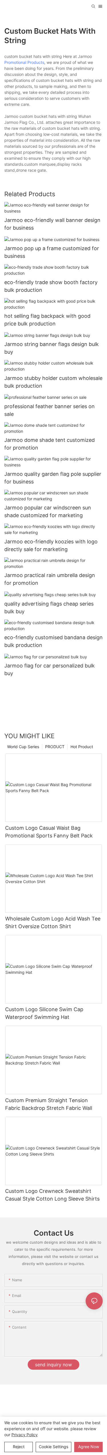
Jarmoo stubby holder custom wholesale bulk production (53, 382)
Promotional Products (24, 62)
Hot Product (81, 746)
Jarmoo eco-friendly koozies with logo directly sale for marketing (51, 545)
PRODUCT (54, 746)
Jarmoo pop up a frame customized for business (51, 252)
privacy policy (24, 1434)
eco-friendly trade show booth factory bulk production (51, 286)
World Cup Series (23, 746)
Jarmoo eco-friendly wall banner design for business (52, 224)
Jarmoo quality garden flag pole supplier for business (52, 478)
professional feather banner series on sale (49, 410)
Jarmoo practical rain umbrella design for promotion (49, 579)
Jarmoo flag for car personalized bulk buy (49, 669)
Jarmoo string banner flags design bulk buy (51, 348)
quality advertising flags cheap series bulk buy (49, 607)
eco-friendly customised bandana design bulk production (53, 641)
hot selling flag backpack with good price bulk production (47, 320)
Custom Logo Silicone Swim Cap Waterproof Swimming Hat (44, 1013)
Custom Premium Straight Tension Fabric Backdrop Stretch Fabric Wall (48, 1104)
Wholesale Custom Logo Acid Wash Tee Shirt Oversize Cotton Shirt (52, 922)
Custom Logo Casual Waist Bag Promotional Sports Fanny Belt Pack (49, 832)
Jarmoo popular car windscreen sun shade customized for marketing (47, 511)
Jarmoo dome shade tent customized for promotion (49, 444)
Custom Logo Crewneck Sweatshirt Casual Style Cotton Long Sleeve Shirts (52, 1195)
